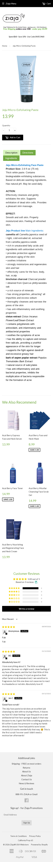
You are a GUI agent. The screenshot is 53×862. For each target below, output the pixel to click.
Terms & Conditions (18, 836)
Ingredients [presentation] (11, 158)
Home (4, 46)
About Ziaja (26, 775)
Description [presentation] (11, 152)
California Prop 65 (25, 840)
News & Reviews (26, 783)
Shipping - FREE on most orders (26, 763)
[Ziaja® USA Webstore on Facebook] (26, 801)
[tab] (11, 152)
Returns (26, 767)
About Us (26, 771)
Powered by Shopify (39, 844)
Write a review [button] (26, 608)
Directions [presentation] (27, 152)
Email (34, 794)
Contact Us (26, 779)
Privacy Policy (35, 836)
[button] (14, 588)
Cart (48, 3)
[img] (8, 627)
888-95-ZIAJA (22, 794)
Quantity (6, 125)
